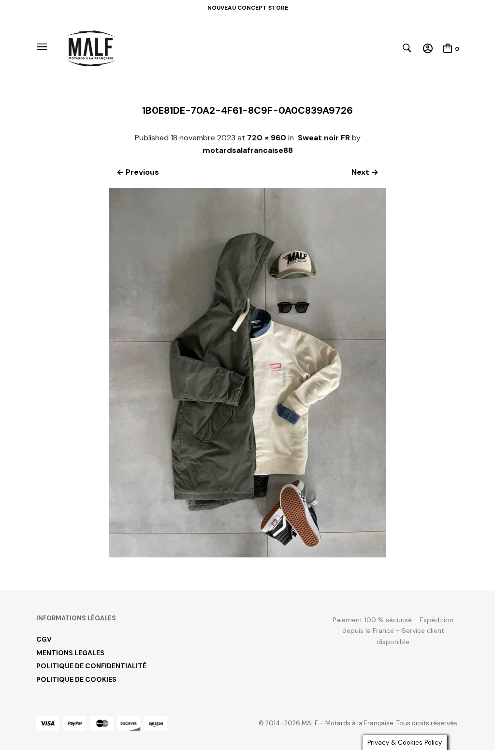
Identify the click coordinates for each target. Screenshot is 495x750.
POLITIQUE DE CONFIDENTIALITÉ (91, 665)
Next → (365, 172)
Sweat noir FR (324, 138)
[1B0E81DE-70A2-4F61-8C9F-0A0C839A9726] (247, 555)
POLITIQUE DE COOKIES (76, 679)
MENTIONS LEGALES (70, 652)
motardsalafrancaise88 (248, 150)
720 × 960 (266, 138)
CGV (44, 639)
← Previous (137, 172)
